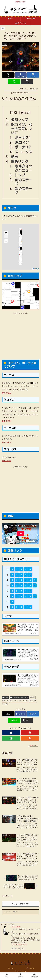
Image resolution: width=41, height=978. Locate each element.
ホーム (10, 968)
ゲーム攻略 (30, 968)
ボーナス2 (23, 146)
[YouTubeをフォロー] (30, 732)
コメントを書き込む (20, 904)
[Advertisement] (20, 335)
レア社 (34, 701)
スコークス (23, 151)
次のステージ (23, 190)
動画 (14, 156)
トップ (20, 174)
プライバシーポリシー (19, 944)
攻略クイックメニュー (23, 168)
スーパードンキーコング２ (20, 701)
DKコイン (22, 142)
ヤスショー (15, 926)
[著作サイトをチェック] (11, 732)
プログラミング (20, 971)
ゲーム (6, 697)
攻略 (5, 704)
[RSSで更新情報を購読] (30, 738)
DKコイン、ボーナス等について (21, 128)
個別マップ (19, 119)
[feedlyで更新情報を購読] (11, 738)
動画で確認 (6, 392)
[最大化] (6, 241)
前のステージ (23, 181)
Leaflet (36, 269)
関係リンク (19, 161)
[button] (27, 81)
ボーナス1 (23, 137)
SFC (33, 697)
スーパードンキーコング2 (20, 697)
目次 (14, 112)
